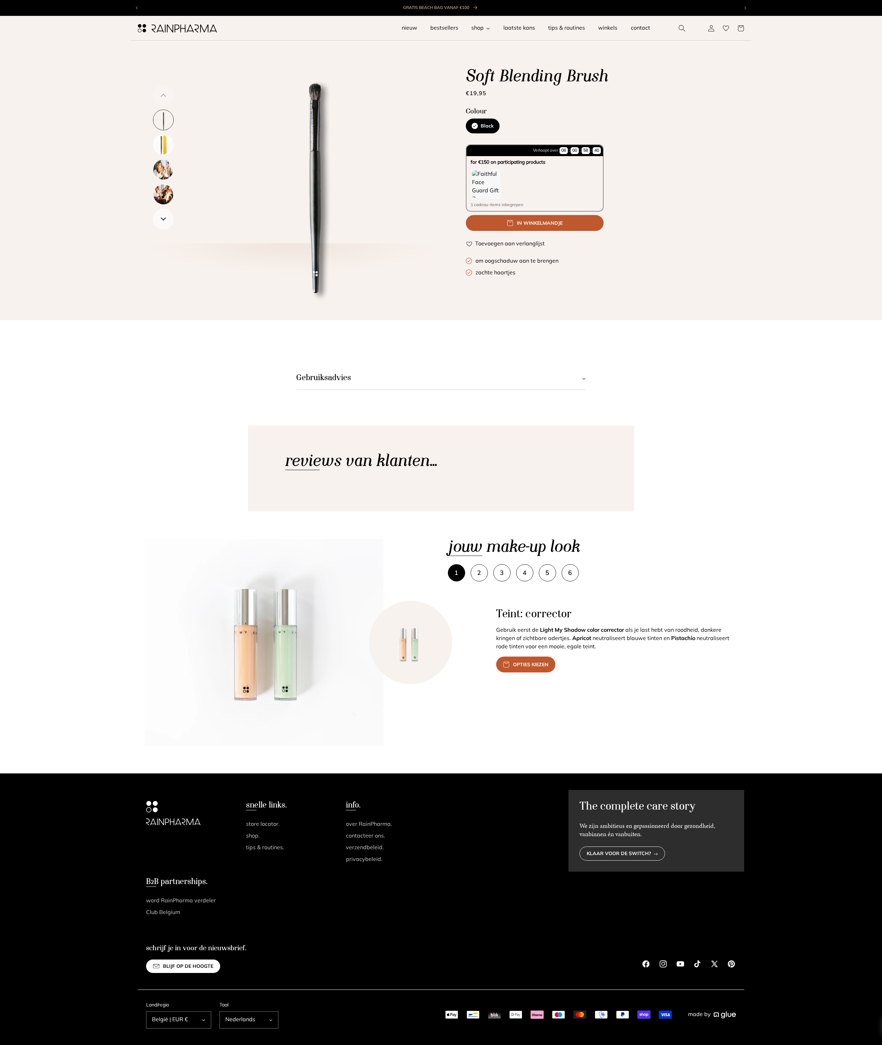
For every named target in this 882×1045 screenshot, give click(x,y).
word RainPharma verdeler (181, 901)
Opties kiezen (530, 665)
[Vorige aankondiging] (137, 8)
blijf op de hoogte (188, 966)
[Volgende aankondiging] (744, 8)
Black (487, 126)
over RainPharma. (369, 824)
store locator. (263, 824)
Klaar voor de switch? (619, 853)
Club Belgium (163, 912)
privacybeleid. (364, 859)
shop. (253, 836)
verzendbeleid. (365, 848)
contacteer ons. (365, 836)
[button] (682, 28)
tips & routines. (265, 848)
